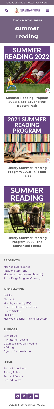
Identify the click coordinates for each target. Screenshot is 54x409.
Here (45, 2)
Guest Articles (12, 311)
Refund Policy (12, 380)
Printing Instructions (16, 339)
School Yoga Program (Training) (23, 278)
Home (15, 19)
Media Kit (9, 314)
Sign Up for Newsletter (17, 351)
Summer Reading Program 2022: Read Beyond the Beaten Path (27, 101)
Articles (8, 295)
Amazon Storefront (15, 270)
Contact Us (10, 335)
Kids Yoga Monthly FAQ (17, 303)
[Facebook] (17, 396)
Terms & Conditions (15, 368)
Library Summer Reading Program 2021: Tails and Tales (27, 172)
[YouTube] (36, 396)
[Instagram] (30, 396)
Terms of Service (13, 376)
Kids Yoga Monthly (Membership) (23, 274)
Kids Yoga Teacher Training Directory (26, 318)
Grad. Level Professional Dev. (21, 307)
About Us (9, 299)
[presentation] (27, 69)
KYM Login (10, 347)
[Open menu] (47, 10)
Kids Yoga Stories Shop (17, 266)
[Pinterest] (24, 396)
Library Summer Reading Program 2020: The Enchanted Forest (27, 242)
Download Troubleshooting (20, 343)
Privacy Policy (12, 372)
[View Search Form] (7, 11)
